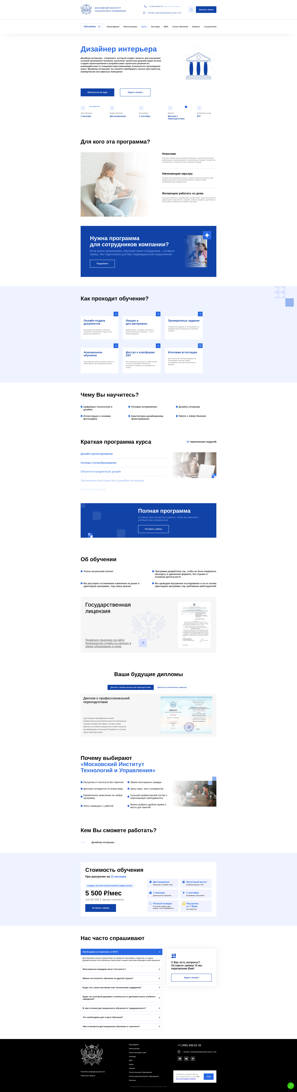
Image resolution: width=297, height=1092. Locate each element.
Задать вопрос (135, 92)
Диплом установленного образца (172, 687)
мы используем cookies (186, 1079)
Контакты (132, 1080)
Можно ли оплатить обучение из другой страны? (108, 978)
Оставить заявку (153, 529)
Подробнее (102, 263)
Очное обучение (180, 26)
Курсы (144, 26)
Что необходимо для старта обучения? (103, 1017)
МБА (166, 26)
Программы (90, 26)
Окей (209, 1077)
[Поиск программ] (191, 9)
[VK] (186, 1058)
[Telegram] (180, 1058)
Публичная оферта (88, 1076)
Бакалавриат (113, 26)
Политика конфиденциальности (93, 1072)
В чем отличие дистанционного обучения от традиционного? (114, 1008)
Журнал (196, 26)
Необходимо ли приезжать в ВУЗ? (100, 952)
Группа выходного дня (137, 1052)
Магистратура (130, 26)
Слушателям (210, 26)
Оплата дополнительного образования (144, 1076)
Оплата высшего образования (140, 1072)
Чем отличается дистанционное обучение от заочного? (111, 1026)
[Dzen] (192, 1058)
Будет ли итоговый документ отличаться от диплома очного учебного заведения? (119, 997)
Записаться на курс (97, 92)
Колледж (155, 26)
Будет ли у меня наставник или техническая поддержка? (112, 987)
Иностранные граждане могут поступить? (104, 969)
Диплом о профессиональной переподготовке (130, 687)
